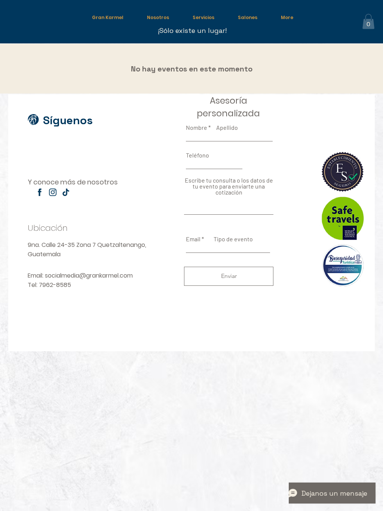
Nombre (196, 128)
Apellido (227, 128)
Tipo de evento (233, 239)
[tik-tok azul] (66, 192)
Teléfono (197, 155)
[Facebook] (39, 192)
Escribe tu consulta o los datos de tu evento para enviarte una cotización (229, 186)
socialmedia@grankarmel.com (89, 275)
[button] (368, 21)
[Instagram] (52, 192)
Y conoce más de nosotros (73, 182)
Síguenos (68, 120)
